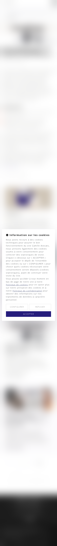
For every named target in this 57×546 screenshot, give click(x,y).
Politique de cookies (17, 284)
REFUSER (40, 307)
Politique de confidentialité (27, 291)
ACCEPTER (28, 314)
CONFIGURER (17, 307)
